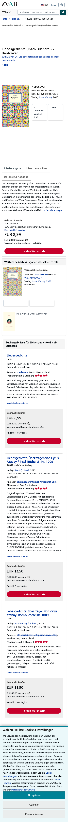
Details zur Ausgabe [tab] (16, 176)
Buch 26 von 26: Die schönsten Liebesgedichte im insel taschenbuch (30, 58)
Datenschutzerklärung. (23, 789)
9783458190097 (33, 277)
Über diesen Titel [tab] (36, 168)
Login (53, 5)
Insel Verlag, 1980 (41, 281)
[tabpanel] (33, 197)
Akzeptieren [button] (34, 795)
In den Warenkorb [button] (34, 251)
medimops (22, 372)
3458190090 (41, 274)
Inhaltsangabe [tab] (12, 168)
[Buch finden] (63, 12)
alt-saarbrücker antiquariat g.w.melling (37, 634)
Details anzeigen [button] (54, 210)
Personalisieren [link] (34, 814)
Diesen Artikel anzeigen (15, 230)
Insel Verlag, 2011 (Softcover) (32, 313)
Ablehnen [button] (34, 804)
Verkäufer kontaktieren (17, 403)
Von (39, 112)
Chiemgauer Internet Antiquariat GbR (36, 481)
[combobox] (38, 12)
